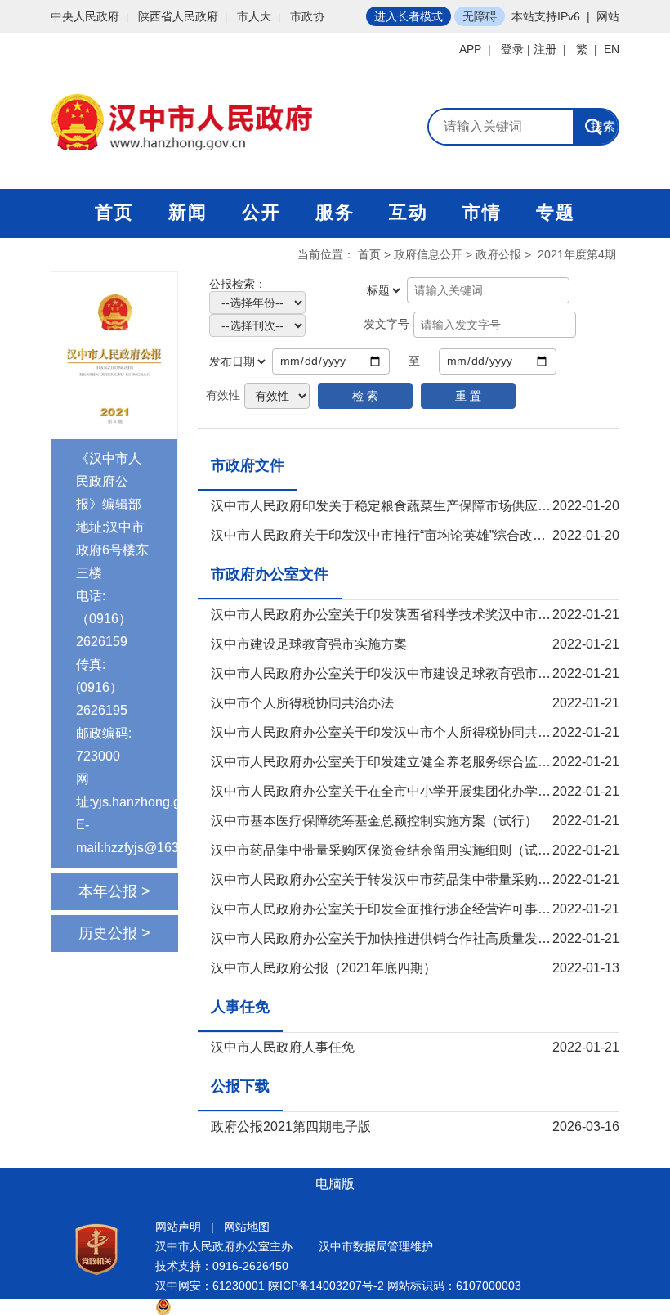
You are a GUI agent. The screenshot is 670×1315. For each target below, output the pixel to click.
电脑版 (335, 1184)
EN (611, 49)
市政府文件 (247, 465)
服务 (335, 212)
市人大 (254, 16)
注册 (545, 49)
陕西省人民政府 (178, 16)
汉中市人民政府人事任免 (283, 1047)
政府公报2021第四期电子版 (291, 1126)
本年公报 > (114, 891)
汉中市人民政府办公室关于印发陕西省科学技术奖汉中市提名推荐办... (412, 615)
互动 (408, 212)
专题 (555, 212)
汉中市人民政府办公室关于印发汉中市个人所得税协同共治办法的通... (412, 732)
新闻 (188, 212)
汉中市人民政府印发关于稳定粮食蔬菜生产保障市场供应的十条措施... (412, 506)
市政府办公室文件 (269, 574)
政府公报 (498, 254)
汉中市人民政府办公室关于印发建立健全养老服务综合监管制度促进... (412, 762)
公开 (261, 212)
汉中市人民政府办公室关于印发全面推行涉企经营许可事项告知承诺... (412, 909)
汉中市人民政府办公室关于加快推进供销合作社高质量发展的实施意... (412, 938)
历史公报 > (114, 933)
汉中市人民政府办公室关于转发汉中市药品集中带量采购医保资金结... (412, 879)
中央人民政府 (85, 16)
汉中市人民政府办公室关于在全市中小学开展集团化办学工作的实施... (412, 791)
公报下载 (240, 1086)
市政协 (307, 16)
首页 (114, 212)
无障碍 (479, 16)
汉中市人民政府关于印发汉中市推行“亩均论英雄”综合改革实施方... (403, 535)
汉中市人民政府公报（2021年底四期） (323, 968)
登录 (512, 49)
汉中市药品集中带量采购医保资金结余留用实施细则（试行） (387, 850)
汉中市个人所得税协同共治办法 (302, 703)
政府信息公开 (428, 254)
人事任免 (240, 1007)
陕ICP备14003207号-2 (326, 1285)
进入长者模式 (408, 16)
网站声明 (178, 1226)
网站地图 (247, 1226)
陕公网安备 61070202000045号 (253, 1305)
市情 (482, 212)
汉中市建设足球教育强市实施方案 (309, 644)
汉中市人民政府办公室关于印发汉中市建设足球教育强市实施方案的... (412, 673)
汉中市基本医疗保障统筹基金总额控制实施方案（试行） (374, 821)
